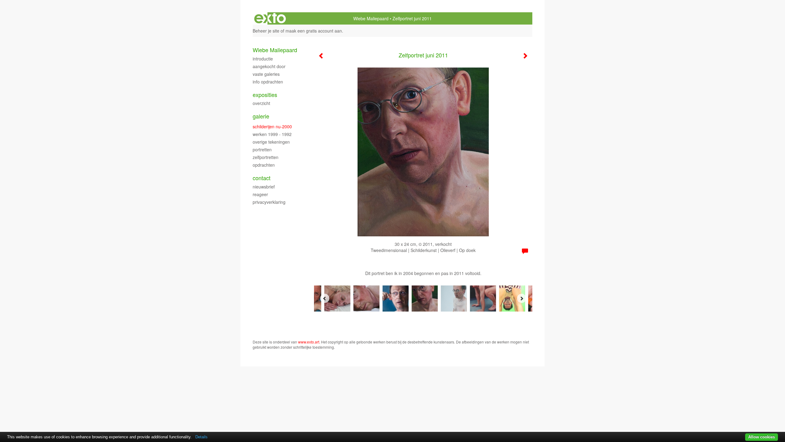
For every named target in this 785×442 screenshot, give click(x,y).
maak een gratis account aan (313, 31)
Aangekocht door (269, 66)
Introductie (263, 59)
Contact (261, 178)
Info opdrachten (268, 82)
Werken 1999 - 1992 (272, 134)
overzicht (261, 103)
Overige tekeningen (271, 142)
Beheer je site (266, 31)
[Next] (521, 298)
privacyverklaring (269, 202)
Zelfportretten (265, 157)
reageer (260, 194)
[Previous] (324, 298)
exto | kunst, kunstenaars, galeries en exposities (270, 18)
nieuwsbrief (264, 187)
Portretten (262, 149)
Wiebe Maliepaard (371, 18)
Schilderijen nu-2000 (272, 126)
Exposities (265, 95)
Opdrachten (264, 165)
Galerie (261, 116)
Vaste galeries (266, 74)
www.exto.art (308, 341)
